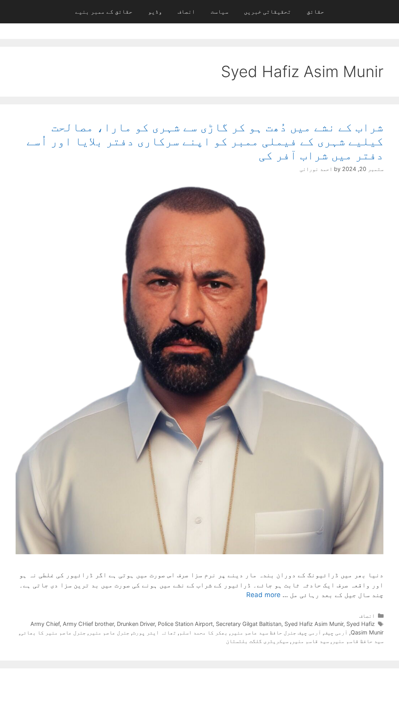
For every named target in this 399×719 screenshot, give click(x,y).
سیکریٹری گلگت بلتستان (257, 641)
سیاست (219, 11)
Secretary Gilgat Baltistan (248, 623)
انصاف (186, 11)
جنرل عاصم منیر (109, 632)
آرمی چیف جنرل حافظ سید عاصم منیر (276, 632)
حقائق (315, 11)
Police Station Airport (185, 623)
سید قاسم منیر (310, 641)
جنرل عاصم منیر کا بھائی (53, 632)
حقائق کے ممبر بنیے (103, 11)
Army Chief (45, 623)
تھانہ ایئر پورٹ (154, 632)
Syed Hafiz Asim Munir (313, 623)
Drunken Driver (136, 623)
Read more (263, 595)
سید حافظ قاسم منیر (357, 641)
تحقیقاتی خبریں (267, 11)
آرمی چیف (336, 632)
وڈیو (155, 11)
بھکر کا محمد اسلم (203, 632)
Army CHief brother (88, 623)
